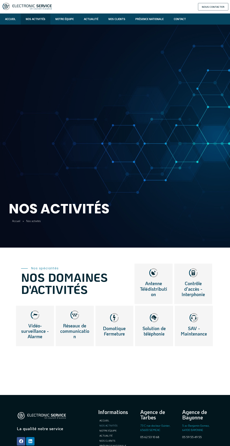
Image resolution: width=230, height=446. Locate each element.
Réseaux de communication (74, 331)
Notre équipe (64, 19)
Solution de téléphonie (154, 331)
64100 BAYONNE (192, 430)
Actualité (91, 19)
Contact (180, 19)
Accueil (10, 19)
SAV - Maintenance (194, 331)
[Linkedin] (30, 441)
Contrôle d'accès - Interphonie (193, 288)
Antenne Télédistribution (153, 288)
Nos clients (116, 19)
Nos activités (35, 19)
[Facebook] (21, 441)
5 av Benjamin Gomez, (195, 425)
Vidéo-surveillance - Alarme (35, 331)
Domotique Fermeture (114, 331)
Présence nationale (149, 19)
